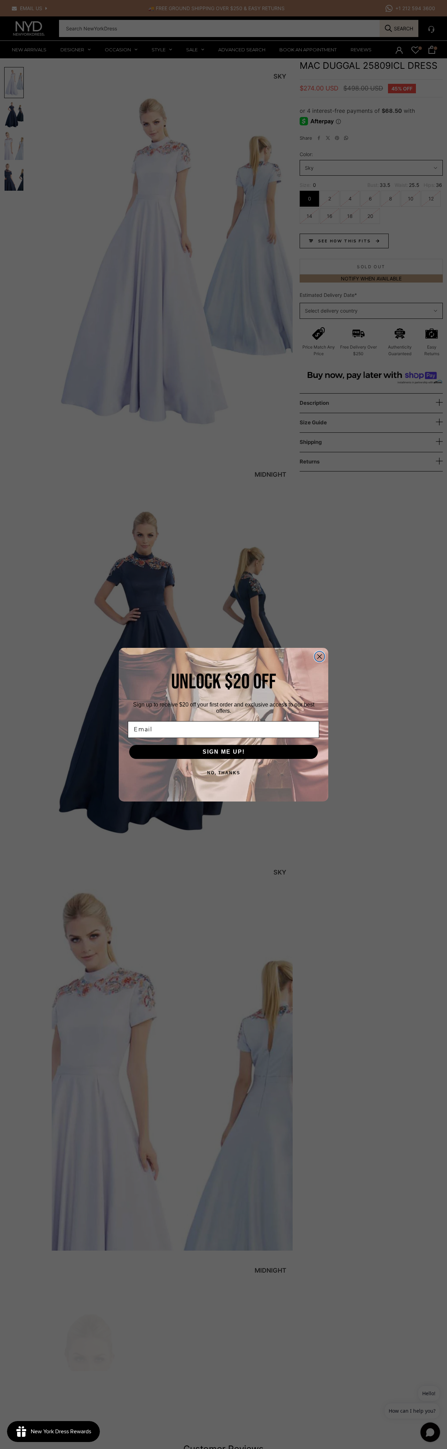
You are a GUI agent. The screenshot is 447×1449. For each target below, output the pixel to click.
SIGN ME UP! (224, 752)
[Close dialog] (319, 656)
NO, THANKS (223, 772)
